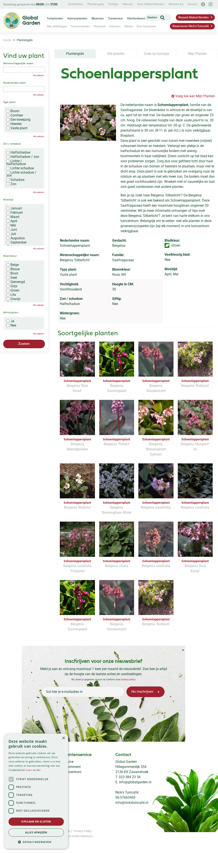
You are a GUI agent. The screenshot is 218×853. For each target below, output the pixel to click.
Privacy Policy (82, 831)
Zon (13, 184)
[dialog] (36, 791)
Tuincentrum (72, 772)
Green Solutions (82, 836)
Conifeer (16, 115)
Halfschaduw (20, 152)
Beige (14, 264)
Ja (12, 321)
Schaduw (17, 179)
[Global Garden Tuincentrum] (11, 20)
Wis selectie (38, 75)
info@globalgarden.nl (135, 782)
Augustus (17, 238)
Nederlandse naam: (14, 83)
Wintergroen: (11, 313)
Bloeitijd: (8, 200)
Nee (13, 325)
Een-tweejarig (20, 119)
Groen (14, 290)
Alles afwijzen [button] (36, 832)
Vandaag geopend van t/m (30, 4)
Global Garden (126, 762)
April (13, 221)
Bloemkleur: (10, 256)
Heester (16, 123)
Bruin (14, 273)
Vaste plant (18, 128)
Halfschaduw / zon (24, 156)
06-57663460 (125, 797)
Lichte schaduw (22, 168)
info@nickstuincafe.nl (131, 803)
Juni (13, 229)
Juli (13, 233)
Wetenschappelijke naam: (18, 63)
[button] (36, 841)
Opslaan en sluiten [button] (36, 821)
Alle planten (116, 54)
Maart (14, 216)
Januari (16, 208)
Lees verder (33, 770)
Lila (13, 294)
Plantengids (75, 54)
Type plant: (9, 102)
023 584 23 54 (130, 777)
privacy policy (128, 679)
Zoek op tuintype (156, 54)
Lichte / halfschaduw (16, 162)
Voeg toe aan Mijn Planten (195, 96)
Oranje (15, 298)
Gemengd (17, 281)
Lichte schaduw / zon (21, 174)
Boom (14, 111)
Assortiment (72, 767)
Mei (13, 225)
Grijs (13, 286)
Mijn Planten (197, 54)
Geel (13, 277)
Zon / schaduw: (12, 144)
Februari (16, 212)
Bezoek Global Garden (193, 17)
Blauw (15, 269)
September (18, 242)
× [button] (63, 738)
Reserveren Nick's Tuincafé (190, 26)
